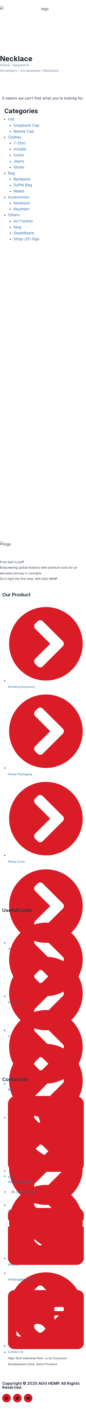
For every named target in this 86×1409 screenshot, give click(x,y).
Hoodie (19, 149)
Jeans (18, 161)
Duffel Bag (22, 185)
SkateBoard (23, 233)
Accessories (30, 70)
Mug (17, 227)
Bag (11, 173)
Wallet (18, 191)
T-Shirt (19, 143)
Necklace (21, 203)
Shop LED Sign (26, 239)
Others (14, 215)
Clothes (14, 137)
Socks (18, 155)
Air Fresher (23, 221)
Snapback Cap (26, 125)
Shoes (18, 167)
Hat (11, 119)
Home (5, 65)
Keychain (21, 209)
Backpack (21, 179)
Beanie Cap (23, 131)
